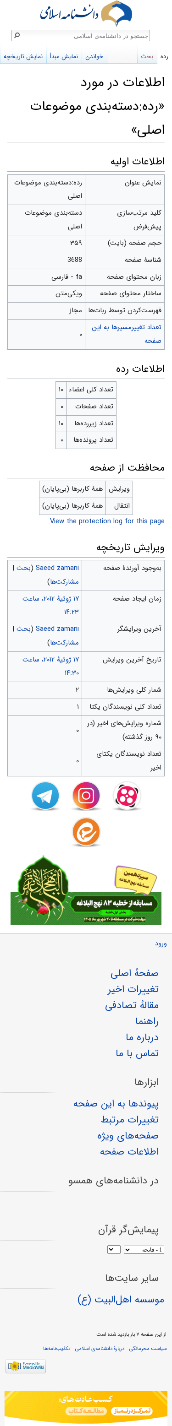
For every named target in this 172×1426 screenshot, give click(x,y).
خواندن (94, 56)
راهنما (147, 1021)
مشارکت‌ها (64, 581)
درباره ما (142, 1037)
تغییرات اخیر (133, 989)
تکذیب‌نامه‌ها (56, 1349)
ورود (161, 943)
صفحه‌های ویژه (128, 1136)
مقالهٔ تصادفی (132, 1005)
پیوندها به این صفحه (116, 1104)
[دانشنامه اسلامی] (86, 13)
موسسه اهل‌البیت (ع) (121, 1299)
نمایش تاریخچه (23, 56)
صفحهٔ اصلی (135, 973)
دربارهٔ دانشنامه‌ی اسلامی (99, 1349)
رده (164, 56)
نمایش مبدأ (64, 56)
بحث (24, 568)
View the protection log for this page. (106, 521)
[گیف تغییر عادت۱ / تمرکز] (86, 1408)
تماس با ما (137, 1053)
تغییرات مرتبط (130, 1120)
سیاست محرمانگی (147, 1349)
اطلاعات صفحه (129, 1152)
